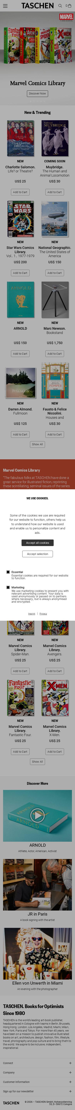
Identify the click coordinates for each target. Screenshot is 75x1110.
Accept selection (37, 553)
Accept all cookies (37, 542)
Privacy (43, 614)
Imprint (31, 614)
